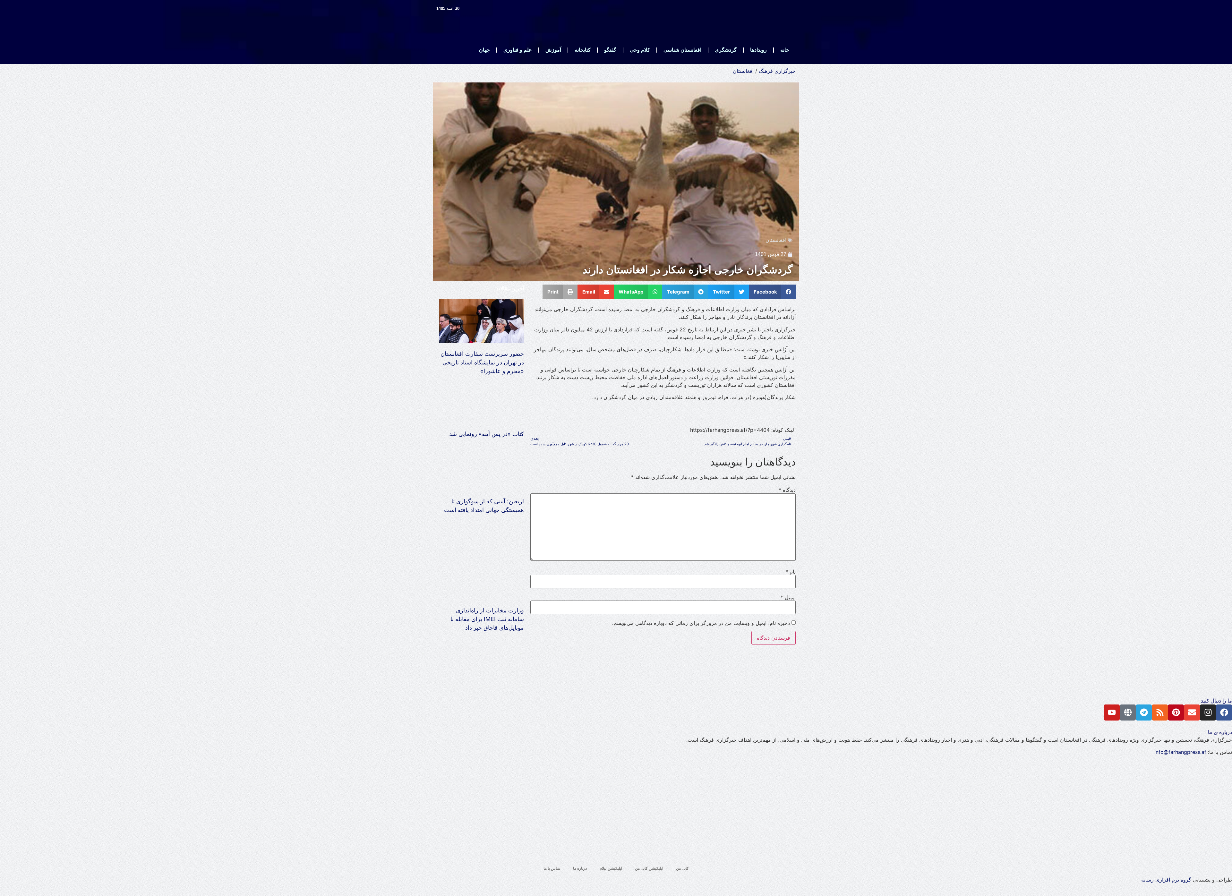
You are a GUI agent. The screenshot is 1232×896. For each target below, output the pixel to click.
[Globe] (1128, 712)
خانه (784, 50)
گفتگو (610, 50)
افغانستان (743, 71)
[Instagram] (1208, 712)
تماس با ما (551, 868)
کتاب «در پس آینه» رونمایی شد (486, 434)
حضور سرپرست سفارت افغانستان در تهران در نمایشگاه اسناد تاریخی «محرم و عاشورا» (482, 362)
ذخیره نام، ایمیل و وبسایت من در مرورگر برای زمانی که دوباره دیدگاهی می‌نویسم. (701, 623)
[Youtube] (1112, 712)
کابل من (682, 868)
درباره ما (580, 868)
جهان (484, 50)
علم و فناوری (517, 50)
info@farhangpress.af (1180, 752)
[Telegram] (1144, 712)
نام (790, 571)
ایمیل (788, 597)
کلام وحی (640, 50)
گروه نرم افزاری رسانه (1166, 879)
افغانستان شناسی (682, 50)
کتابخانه (583, 50)
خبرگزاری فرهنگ (777, 71)
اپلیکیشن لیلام (611, 868)
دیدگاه (787, 489)
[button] (772, 292)
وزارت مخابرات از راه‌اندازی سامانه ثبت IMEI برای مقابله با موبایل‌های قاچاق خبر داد (487, 619)
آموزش (553, 50)
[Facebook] (1224, 712)
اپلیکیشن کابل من (649, 868)
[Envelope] (1192, 712)
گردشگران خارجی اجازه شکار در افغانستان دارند (687, 270)
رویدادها (758, 50)
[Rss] (1160, 712)
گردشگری (726, 50)
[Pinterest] (1176, 712)
